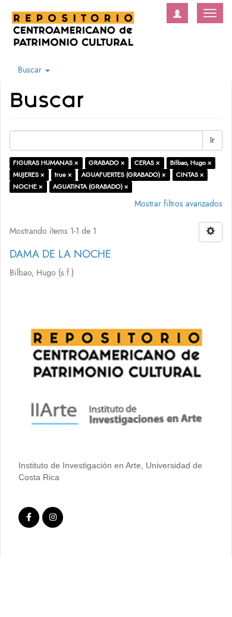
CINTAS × (190, 174)
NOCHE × (28, 186)
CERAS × (147, 162)
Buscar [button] (31, 70)
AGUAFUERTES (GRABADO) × (123, 174)
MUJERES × (29, 174)
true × (63, 174)
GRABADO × (107, 162)
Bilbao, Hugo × (191, 162)
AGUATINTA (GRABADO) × (90, 186)
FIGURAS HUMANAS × (46, 162)
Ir (212, 140)
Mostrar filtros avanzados (178, 203)
